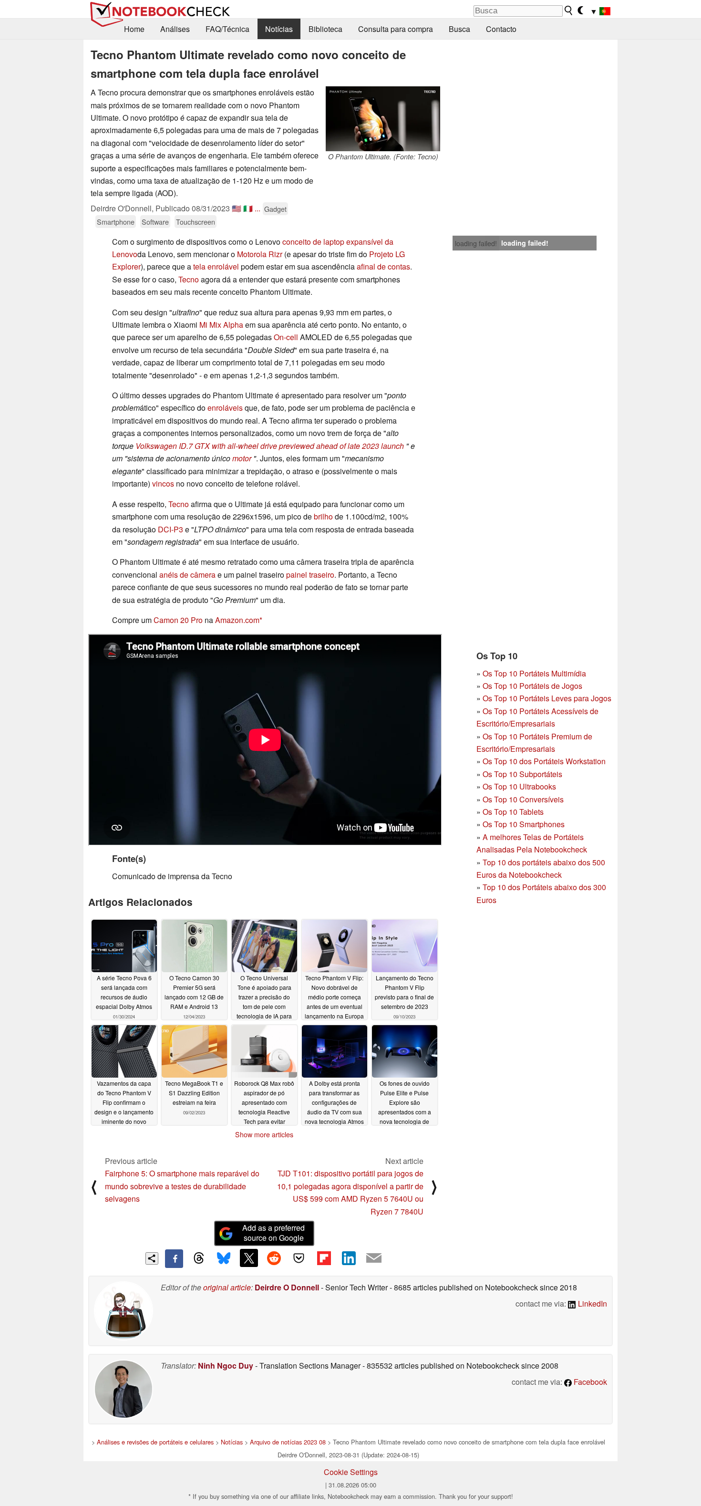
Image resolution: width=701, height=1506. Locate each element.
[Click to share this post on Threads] (199, 1258)
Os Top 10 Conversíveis (523, 799)
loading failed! (476, 243)
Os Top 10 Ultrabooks (519, 786)
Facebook (589, 1381)
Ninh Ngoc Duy (225, 1365)
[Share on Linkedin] (349, 1258)
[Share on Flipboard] (324, 1258)
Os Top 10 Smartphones (524, 824)
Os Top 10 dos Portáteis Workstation (544, 761)
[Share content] (151, 1258)
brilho (323, 516)
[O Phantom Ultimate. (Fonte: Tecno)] (383, 118)
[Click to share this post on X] (249, 1258)
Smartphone (115, 222)
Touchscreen (195, 222)
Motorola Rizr (259, 254)
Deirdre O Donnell (287, 1287)
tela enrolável (216, 266)
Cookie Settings (351, 1471)
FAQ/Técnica (227, 28)
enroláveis (225, 407)
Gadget (275, 209)
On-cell (286, 337)
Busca (459, 28)
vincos (164, 483)
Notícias (279, 28)
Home (134, 28)
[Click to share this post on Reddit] (274, 1258)
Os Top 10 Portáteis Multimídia (534, 673)
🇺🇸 (236, 208)
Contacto (501, 28)
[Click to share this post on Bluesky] (224, 1258)
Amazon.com (237, 619)
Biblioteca (325, 28)
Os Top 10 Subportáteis (522, 774)
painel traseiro (310, 574)
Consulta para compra (395, 28)
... (257, 208)
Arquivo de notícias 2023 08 (288, 1441)
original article (227, 1287)
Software (155, 222)
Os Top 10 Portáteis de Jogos (532, 685)
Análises (175, 28)
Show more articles (264, 1134)
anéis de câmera (187, 574)
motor (241, 458)
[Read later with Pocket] (299, 1258)
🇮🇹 (248, 208)
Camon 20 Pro (178, 619)
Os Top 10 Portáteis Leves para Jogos (547, 698)
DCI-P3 (170, 529)
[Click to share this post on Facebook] (174, 1258)
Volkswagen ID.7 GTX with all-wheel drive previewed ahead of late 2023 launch (269, 445)
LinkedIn (591, 1303)
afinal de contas (383, 266)
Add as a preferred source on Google (273, 1232)
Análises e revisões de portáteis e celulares (155, 1441)
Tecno (189, 279)
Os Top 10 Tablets (513, 811)
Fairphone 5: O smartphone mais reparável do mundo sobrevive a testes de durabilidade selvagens (182, 1186)
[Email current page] (374, 1258)
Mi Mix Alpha (221, 324)
